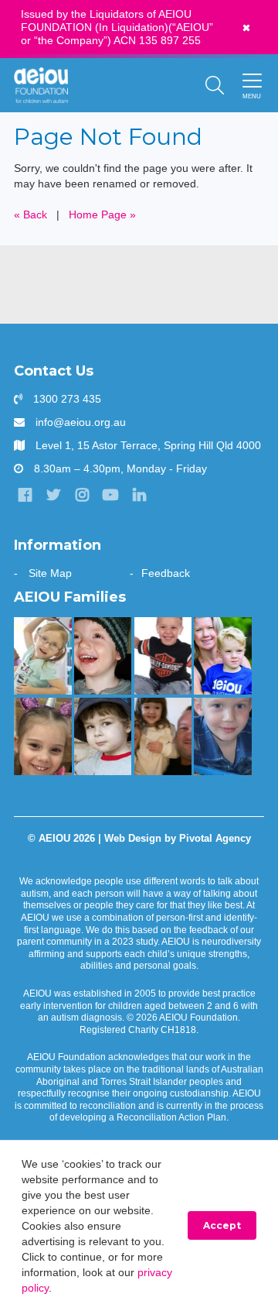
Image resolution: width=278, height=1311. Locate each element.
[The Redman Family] (223, 736)
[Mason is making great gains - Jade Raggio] (163, 656)
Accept (222, 1225)
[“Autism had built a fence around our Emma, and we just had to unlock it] (43, 736)
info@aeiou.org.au (81, 422)
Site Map (50, 573)
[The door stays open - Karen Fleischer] (43, 656)
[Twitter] (53, 495)
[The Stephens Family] (103, 656)
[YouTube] (110, 495)
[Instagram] (82, 495)
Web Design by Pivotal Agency (177, 838)
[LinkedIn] (139, 495)
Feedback (165, 573)
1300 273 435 (67, 399)
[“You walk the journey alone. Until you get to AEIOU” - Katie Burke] (223, 656)
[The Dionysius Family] (103, 736)
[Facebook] (25, 495)
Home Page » (102, 214)
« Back (30, 214)
